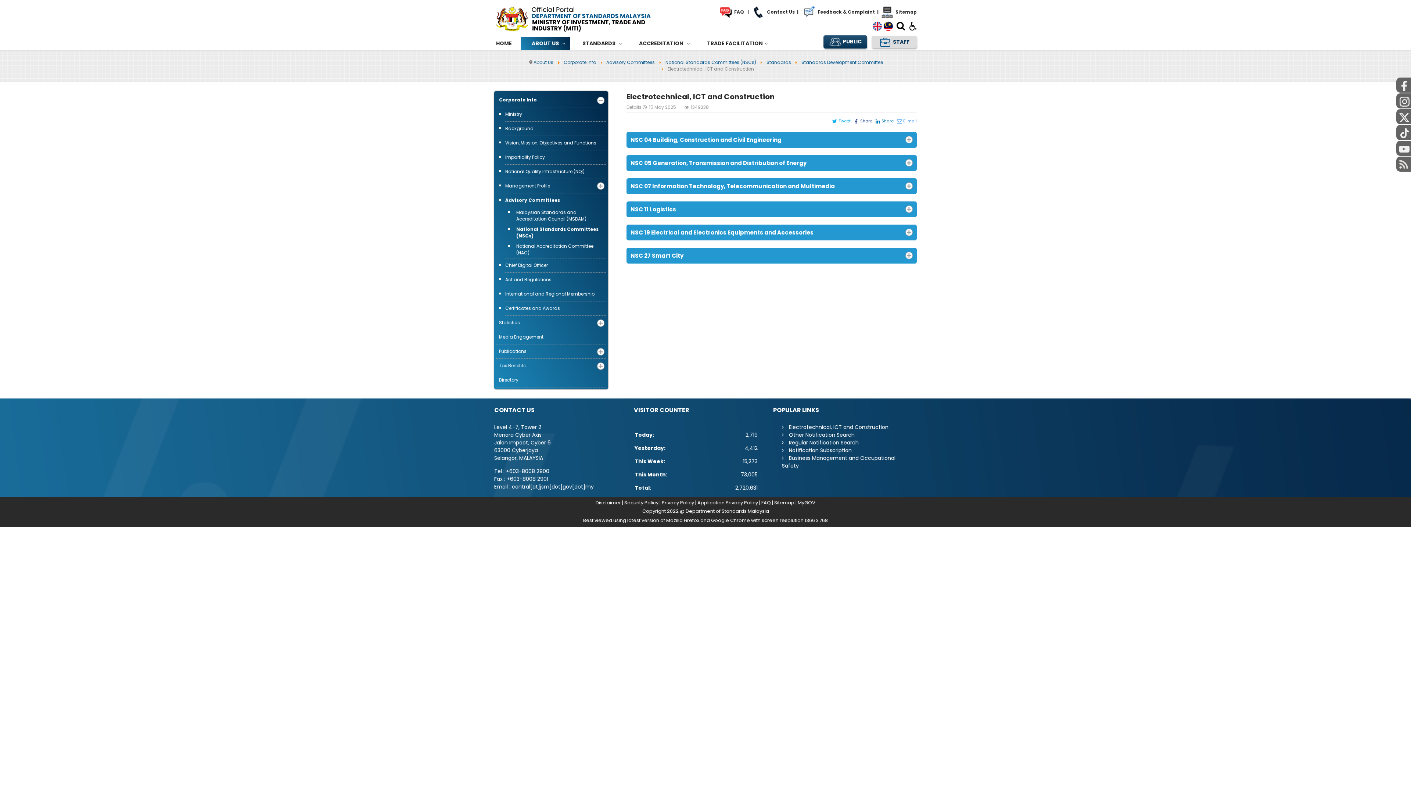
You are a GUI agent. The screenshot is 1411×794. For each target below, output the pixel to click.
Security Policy (641, 502)
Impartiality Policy (525, 157)
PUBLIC (852, 41)
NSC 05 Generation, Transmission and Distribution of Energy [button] (719, 163)
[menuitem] (504, 43)
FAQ (738, 12)
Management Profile (527, 186)
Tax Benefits (512, 365)
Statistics (509, 322)
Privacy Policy (678, 502)
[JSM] (584, 18)
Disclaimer (608, 502)
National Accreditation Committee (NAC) (554, 249)
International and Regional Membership (550, 294)
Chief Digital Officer (526, 265)
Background (519, 128)
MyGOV (806, 502)
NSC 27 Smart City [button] (657, 256)
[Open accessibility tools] (913, 25)
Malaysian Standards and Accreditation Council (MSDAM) (551, 215)
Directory (508, 380)
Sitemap (905, 12)
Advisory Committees (532, 200)
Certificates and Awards (532, 308)
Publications (513, 351)
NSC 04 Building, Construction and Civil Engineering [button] (706, 140)
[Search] (900, 27)
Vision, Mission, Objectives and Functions (550, 143)
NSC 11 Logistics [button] (653, 209)
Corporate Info (518, 100)
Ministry (513, 114)
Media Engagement (521, 337)
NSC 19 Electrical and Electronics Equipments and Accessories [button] (722, 232)
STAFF (900, 41)
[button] (600, 100)
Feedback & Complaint (845, 12)
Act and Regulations (528, 279)
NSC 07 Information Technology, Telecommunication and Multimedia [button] (733, 186)
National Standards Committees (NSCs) (557, 232)
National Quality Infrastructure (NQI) (545, 171)
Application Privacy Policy (727, 502)
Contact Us (780, 12)
